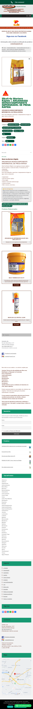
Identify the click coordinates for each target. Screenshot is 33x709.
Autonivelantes (6, 485)
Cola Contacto (5, 493)
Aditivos (4, 481)
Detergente (5, 500)
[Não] (31, 704)
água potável (5, 554)
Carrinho (5, 575)
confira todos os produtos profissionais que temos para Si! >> (15, 204)
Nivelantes (4, 525)
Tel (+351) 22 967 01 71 (7, 346)
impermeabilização (7, 507)
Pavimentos (5, 529)
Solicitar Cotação (7, 120)
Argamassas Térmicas (13, 124)
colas (3, 497)
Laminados (5, 514)
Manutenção (5, 519)
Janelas (4, 512)
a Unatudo (5, 568)
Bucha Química (6, 490)
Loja (4, 584)
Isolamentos (5, 510)
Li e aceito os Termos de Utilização (12, 430)
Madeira (4, 517)
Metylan (4, 522)
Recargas (4, 537)
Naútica (4, 524)
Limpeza (4, 515)
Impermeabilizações (7, 508)
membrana (4, 520)
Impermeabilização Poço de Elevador (12, 127)
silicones (4, 546)
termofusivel (5, 551)
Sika (4, 134)
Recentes (5, 596)
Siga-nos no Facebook (16, 36)
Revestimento (5, 541)
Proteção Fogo (6, 534)
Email (3, 425)
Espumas (4, 502)
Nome (3, 420)
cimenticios (5, 491)
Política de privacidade (8, 591)
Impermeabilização (25, 124)
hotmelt (4, 503)
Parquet (4, 527)
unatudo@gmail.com (16, 44)
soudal (3, 547)
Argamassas (10, 137)
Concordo (10, 706)
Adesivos (4, 480)
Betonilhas (4, 486)
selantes (4, 544)
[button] (27, 15)
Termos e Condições (7, 598)
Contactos (5, 579)
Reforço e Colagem (18, 131)
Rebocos (4, 536)
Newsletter (5, 589)
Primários (4, 532)
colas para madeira (7, 498)
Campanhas (6, 572)
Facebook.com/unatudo (10, 353)
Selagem (4, 542)
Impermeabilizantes (7, 131)
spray (3, 549)
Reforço (4, 539)
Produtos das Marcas (7, 594)
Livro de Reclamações (8, 582)
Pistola (3, 530)
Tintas (3, 553)
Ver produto (16, 245)
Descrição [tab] (4, 152)
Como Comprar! (6, 577)
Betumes (4, 488)
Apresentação (6, 570)
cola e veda (5, 495)
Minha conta (6, 587)
